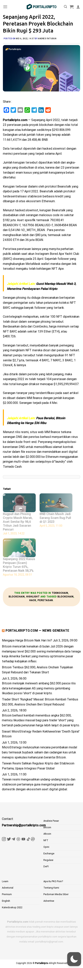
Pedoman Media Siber (56, 894)
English (6, 900)
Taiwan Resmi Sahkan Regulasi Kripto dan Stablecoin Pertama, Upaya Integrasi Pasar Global (38, 766)
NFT (45, 840)
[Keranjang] (72, 7)
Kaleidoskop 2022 (12, 907)
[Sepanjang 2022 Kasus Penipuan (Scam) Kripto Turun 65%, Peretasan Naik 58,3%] (19, 547)
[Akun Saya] (78, 7)
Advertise (48, 900)
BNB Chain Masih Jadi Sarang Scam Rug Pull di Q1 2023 (55, 518)
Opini (46, 846)
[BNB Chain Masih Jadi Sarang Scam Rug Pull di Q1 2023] (56, 502)
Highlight (33, 596)
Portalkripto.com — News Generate (37, 630)
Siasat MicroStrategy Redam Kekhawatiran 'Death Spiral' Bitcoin (41, 734)
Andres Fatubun (47, 39)
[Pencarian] (65, 6)
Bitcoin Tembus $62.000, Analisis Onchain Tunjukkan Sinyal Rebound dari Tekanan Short (37, 669)
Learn (5, 881)
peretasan (45, 600)
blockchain (66, 596)
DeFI (46, 866)
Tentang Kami (51, 887)
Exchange (48, 853)
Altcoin (47, 833)
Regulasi (48, 860)
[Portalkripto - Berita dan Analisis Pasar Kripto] (41, 7)
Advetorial (7, 887)
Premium (7, 894)
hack (32, 600)
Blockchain (17, 596)
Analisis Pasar (51, 820)
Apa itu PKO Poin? (53, 881)
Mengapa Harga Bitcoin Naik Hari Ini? (27, 640)
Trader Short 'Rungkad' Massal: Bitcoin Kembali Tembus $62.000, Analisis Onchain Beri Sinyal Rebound (40, 702)
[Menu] (5, 6)
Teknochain (60, 593)
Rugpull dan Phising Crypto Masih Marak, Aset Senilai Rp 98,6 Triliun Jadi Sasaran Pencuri (18, 521)
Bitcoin (47, 827)
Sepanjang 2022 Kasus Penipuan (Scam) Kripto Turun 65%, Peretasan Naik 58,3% (19, 564)
